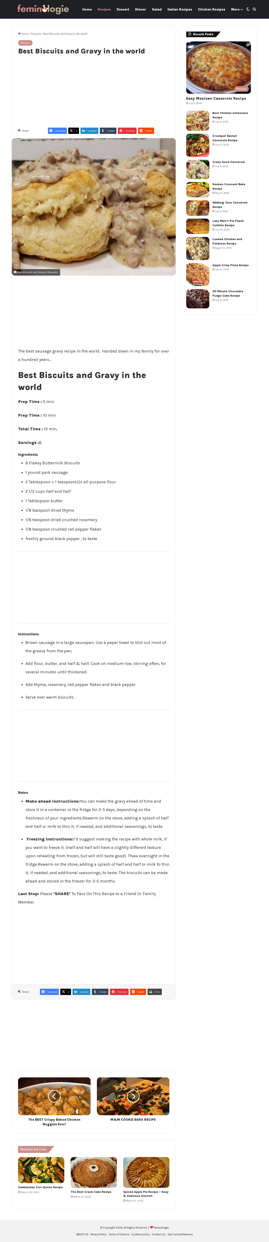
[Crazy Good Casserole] (197, 169)
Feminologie (161, 1227)
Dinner (140, 9)
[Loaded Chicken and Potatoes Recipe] (197, 248)
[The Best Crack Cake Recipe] (94, 1172)
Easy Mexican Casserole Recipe (216, 98)
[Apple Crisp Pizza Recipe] (197, 274)
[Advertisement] (93, 89)
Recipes (104, 9)
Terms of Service (119, 1234)
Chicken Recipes (211, 9)
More (235, 9)
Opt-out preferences (180, 1234)
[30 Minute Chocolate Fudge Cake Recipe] (197, 298)
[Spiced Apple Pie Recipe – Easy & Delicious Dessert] (146, 1172)
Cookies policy (140, 1234)
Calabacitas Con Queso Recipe (40, 1187)
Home (87, 9)
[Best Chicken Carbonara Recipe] (197, 121)
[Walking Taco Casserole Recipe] (197, 208)
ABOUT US (82, 1234)
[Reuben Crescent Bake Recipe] (197, 189)
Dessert (123, 9)
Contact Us (159, 1234)
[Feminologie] (43, 9)
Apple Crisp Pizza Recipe (230, 265)
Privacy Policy (99, 1234)
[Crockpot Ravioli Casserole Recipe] (197, 145)
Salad (157, 9)
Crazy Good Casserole (228, 162)
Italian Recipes (179, 9)
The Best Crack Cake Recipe (91, 1192)
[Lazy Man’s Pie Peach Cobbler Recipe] (197, 226)
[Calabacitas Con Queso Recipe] (41, 1170)
